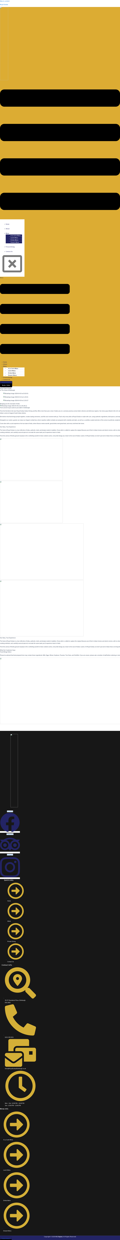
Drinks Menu (14, 240)
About (8, 228)
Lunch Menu (14, 238)
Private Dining (10, 247)
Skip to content (5, 1)
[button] (60, 150)
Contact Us (9, 251)
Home (7, 224)
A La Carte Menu (16, 235)
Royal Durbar (4, 4)
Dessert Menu (15, 242)
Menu (7, 233)
